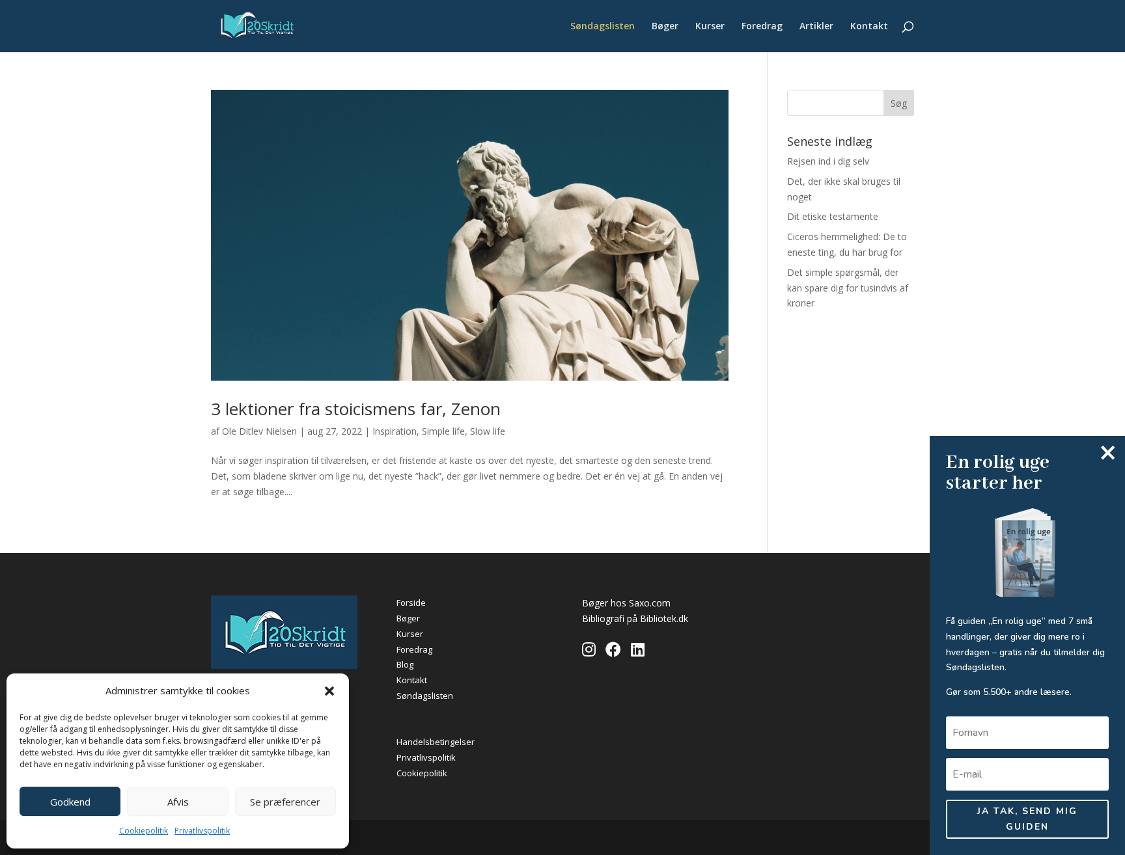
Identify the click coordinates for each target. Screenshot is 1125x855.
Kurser (710, 26)
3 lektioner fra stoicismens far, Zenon (356, 408)
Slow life (487, 431)
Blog (404, 664)
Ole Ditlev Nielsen (259, 431)
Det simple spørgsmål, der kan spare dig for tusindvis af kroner (847, 288)
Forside (411, 602)
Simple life (443, 431)
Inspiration (394, 431)
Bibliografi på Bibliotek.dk (635, 618)
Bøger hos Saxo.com (626, 603)
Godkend (70, 801)
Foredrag (762, 26)
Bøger (665, 26)
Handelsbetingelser (435, 742)
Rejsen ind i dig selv (828, 161)
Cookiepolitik (143, 830)
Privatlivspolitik (202, 830)
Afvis (178, 801)
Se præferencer (285, 801)
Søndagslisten (602, 26)
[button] (329, 691)
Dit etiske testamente (832, 216)
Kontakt (869, 26)
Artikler (816, 26)
